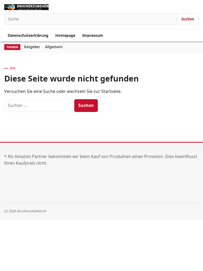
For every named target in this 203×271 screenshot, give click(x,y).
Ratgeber (32, 46)
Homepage (65, 35)
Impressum (92, 35)
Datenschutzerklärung (28, 35)
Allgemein (54, 46)
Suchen (187, 19)
